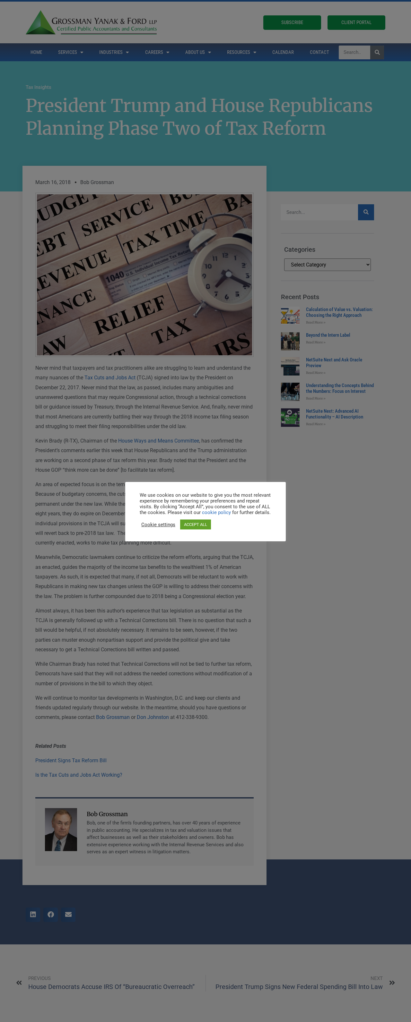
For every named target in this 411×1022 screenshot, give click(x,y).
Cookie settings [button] (158, 525)
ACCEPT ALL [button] (195, 524)
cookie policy (217, 512)
